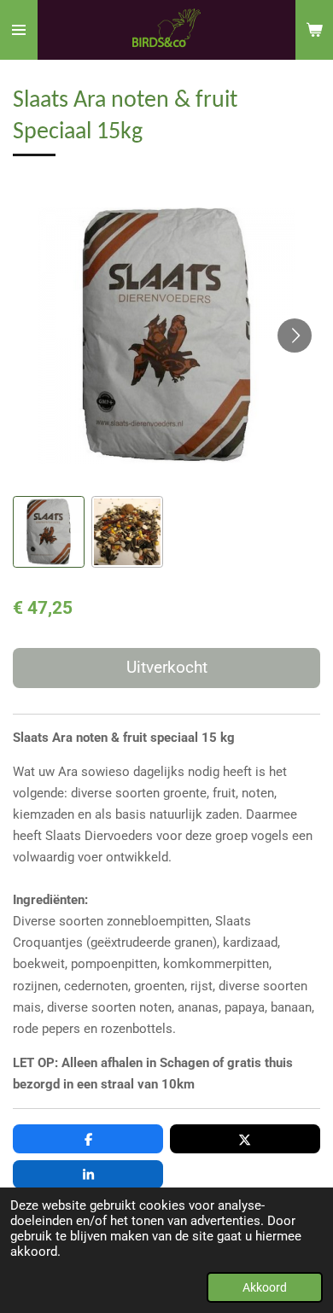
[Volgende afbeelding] (295, 335)
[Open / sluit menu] (19, 30)
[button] (49, 532)
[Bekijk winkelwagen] (314, 30)
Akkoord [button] (264, 1287)
